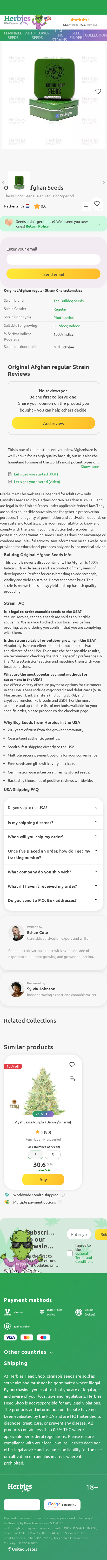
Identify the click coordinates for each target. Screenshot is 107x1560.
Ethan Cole (37, 932)
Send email (53, 274)
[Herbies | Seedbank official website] (29, 20)
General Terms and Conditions (84, 1257)
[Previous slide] (3, 182)
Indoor (74, 325)
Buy (43, 1179)
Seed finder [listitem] (76, 35)
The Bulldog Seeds (69, 300)
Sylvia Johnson (41, 988)
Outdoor (60, 325)
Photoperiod (64, 317)
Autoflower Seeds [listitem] (37, 35)
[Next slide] (104, 182)
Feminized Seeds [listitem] (13, 35)
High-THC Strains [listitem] (59, 35)
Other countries (26, 1352)
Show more (90, 466)
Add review (53, 423)
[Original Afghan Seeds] (53, 97)
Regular (60, 309)
